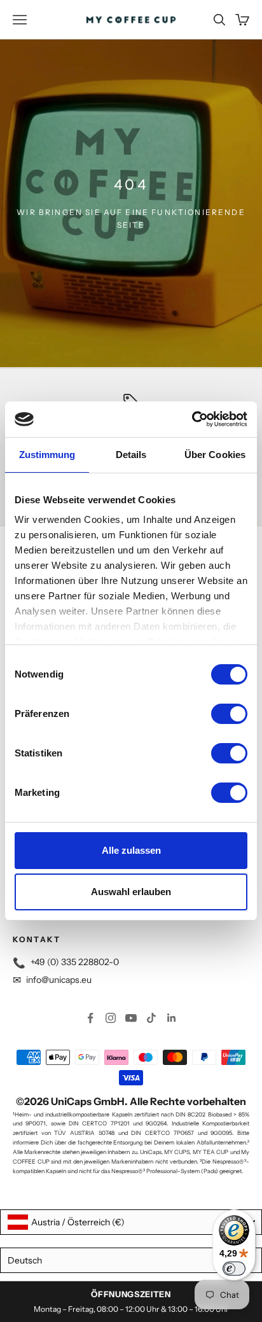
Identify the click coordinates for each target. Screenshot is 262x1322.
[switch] (229, 714)
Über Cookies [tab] (214, 454)
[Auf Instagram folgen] (110, 1018)
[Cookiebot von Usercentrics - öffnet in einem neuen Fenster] (191, 419)
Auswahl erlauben (131, 891)
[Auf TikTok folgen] (151, 1018)
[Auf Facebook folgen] (90, 1018)
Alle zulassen (131, 850)
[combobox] (131, 1222)
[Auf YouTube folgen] (131, 1018)
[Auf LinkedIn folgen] (171, 1018)
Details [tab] (131, 454)
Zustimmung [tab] (47, 454)
